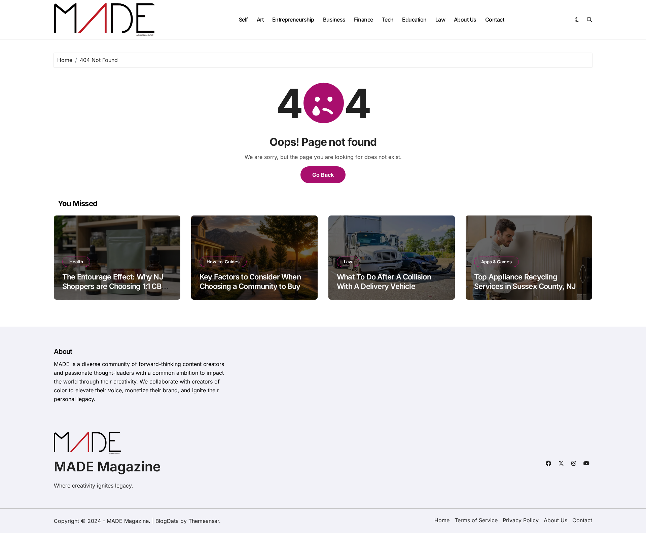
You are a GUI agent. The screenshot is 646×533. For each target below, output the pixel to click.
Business (334, 19)
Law (440, 19)
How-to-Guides (223, 261)
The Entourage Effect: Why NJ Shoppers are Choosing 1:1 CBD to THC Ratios (114, 286)
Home (442, 520)
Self (243, 19)
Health (76, 261)
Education (414, 19)
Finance (363, 19)
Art (260, 19)
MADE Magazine (107, 466)
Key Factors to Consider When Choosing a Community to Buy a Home (253, 286)
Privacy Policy (521, 520)
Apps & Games (496, 261)
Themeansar (203, 521)
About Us (465, 19)
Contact (494, 19)
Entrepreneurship (293, 19)
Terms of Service (476, 520)
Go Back (323, 174)
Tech (388, 19)
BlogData (167, 521)
